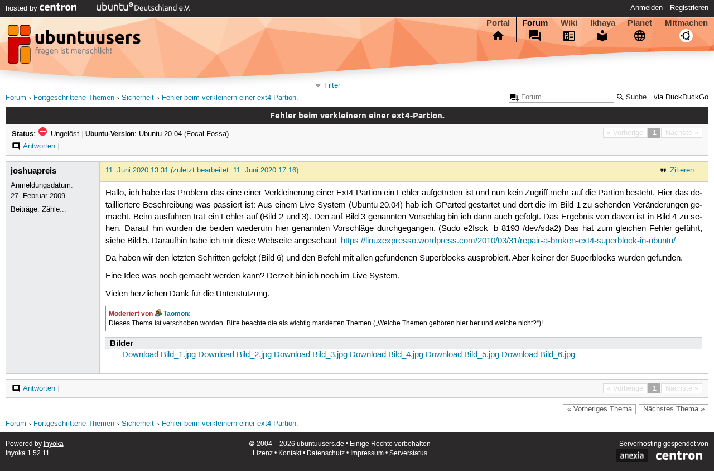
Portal (498, 22)
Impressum (367, 453)
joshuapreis (33, 170)
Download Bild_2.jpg (235, 355)
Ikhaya (602, 22)
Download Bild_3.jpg (311, 355)
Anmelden (646, 7)
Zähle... (54, 209)
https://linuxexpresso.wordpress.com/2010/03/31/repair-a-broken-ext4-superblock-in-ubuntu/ (508, 241)
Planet (640, 22)
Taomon (176, 313)
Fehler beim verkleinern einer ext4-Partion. (230, 98)
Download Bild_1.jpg (159, 355)
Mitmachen (686, 22)
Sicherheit (138, 98)
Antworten (39, 146)
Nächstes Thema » (674, 409)
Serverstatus (408, 453)
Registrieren (689, 7)
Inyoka (54, 444)
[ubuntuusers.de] (75, 47)
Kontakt (289, 453)
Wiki (569, 22)
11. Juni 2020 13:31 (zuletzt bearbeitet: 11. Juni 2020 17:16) (201, 170)
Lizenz (263, 453)
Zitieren (682, 170)
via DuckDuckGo (681, 97)
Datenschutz (326, 453)
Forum (535, 22)
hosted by (23, 8)
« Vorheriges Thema (599, 409)
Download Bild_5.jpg (462, 355)
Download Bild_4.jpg (386, 355)
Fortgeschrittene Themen (73, 98)
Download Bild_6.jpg (538, 355)
